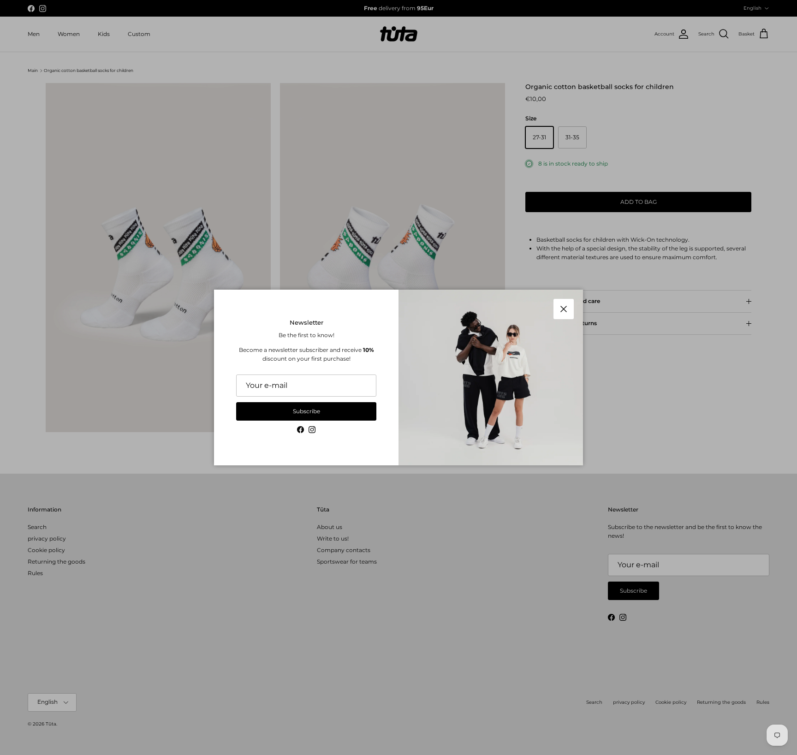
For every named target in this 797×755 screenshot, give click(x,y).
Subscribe (306, 411)
